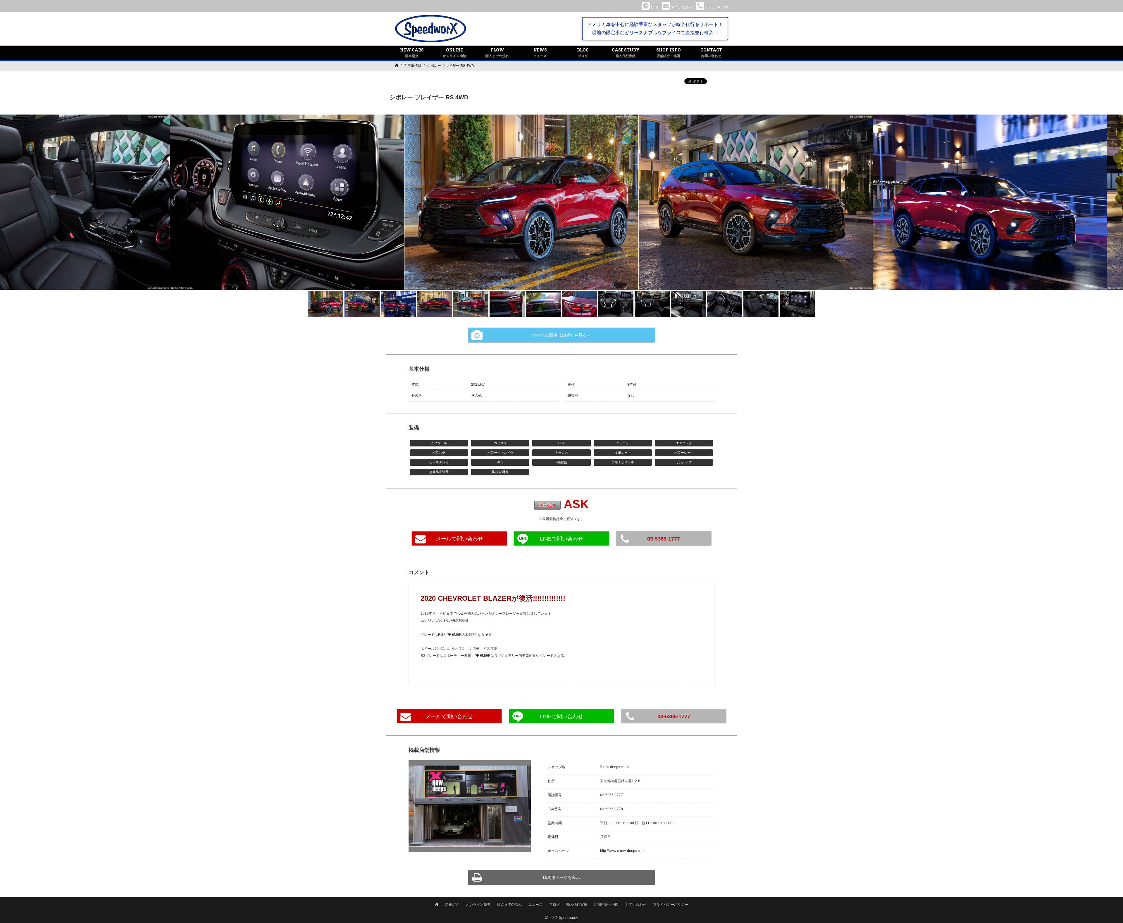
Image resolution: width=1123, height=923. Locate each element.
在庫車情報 (412, 66)
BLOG (583, 52)
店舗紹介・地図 (606, 905)
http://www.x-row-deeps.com (622, 851)
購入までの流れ (509, 905)
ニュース (535, 905)
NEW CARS (412, 52)
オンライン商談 (478, 905)
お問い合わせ (635, 905)
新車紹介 (452, 905)
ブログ (554, 905)
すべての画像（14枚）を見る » (561, 335)
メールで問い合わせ (459, 539)
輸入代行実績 (577, 905)
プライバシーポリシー (670, 905)
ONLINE (454, 52)
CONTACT (711, 52)
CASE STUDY (626, 52)
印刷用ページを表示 (561, 877)
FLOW (497, 52)
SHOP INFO (668, 52)
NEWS (540, 52)
